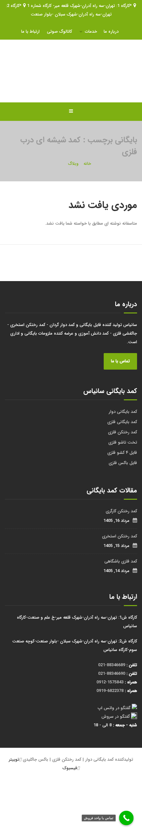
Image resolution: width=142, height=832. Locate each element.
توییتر (14, 759)
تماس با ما (120, 361)
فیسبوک (69, 768)
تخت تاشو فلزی (122, 442)
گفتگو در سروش (115, 716)
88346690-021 (111, 673)
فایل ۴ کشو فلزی (122, 452)
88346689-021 (111, 665)
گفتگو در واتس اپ (114, 708)
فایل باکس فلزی (123, 462)
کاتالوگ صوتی (59, 31)
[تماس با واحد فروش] (126, 818)
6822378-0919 (110, 690)
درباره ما (111, 31)
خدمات (91, 31)
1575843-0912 (110, 682)
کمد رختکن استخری (119, 536)
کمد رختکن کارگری (121, 511)
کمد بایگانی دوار (123, 411)
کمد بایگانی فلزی (122, 421)
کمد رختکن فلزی (122, 432)
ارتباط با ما (30, 31)
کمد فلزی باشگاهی (120, 561)
